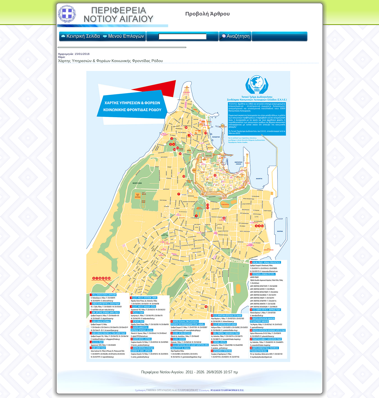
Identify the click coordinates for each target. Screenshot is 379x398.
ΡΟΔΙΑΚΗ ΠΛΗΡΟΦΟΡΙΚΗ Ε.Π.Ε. (227, 390)
